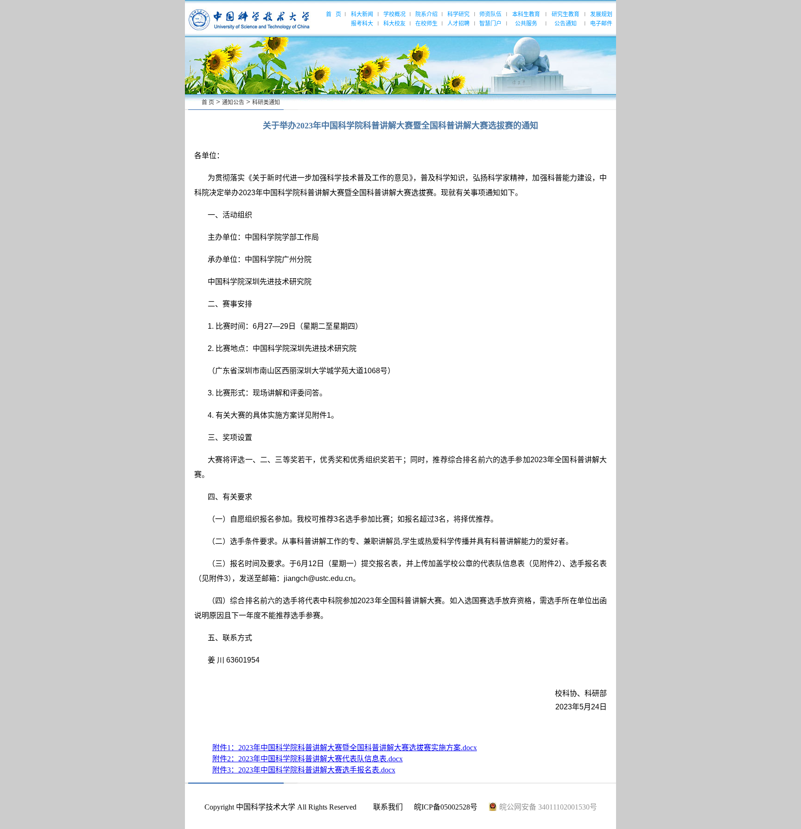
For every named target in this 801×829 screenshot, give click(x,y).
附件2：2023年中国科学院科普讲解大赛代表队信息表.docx (307, 759)
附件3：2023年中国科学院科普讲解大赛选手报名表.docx (303, 770)
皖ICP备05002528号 (445, 807)
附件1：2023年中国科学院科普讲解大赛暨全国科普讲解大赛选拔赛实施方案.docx (344, 748)
